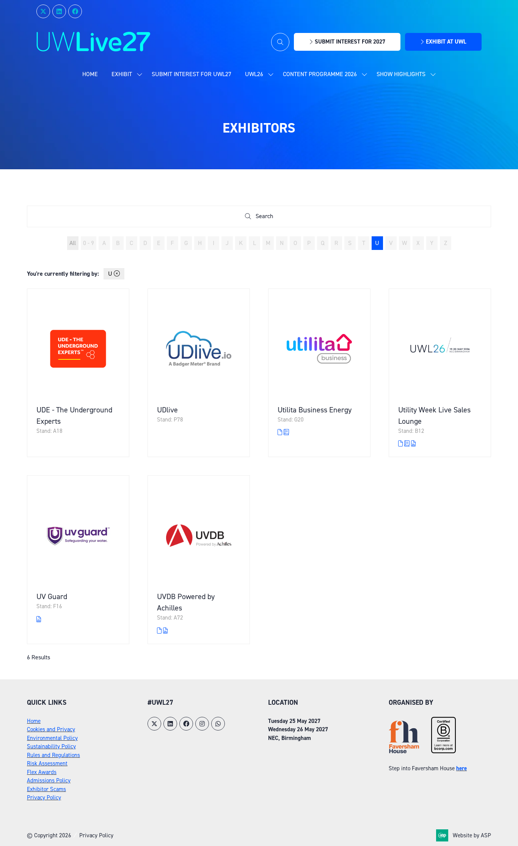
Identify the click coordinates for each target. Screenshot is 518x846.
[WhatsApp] (218, 723)
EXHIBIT (121, 74)
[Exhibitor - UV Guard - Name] (78, 560)
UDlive (167, 410)
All (72, 243)
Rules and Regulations (53, 755)
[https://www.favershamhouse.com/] (404, 751)
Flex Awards (42, 772)
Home (90, 74)
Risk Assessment (47, 763)
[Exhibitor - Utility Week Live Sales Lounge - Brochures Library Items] (401, 444)
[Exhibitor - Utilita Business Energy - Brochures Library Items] (281, 432)
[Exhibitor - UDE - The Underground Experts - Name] (78, 373)
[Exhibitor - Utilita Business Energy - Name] (319, 373)
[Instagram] (202, 723)
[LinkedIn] (59, 11)
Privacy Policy (44, 797)
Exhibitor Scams (46, 789)
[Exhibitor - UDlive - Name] (199, 373)
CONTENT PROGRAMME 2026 (320, 74)
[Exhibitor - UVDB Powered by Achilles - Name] (199, 560)
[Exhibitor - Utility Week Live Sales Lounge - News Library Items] (407, 444)
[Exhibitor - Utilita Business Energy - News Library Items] (286, 432)
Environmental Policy (52, 738)
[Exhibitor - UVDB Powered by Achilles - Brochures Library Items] (160, 631)
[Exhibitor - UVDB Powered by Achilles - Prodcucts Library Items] (165, 631)
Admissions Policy (49, 780)
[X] (43, 11)
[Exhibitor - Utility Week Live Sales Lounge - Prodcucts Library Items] (413, 444)
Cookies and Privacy (51, 729)
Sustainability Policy (51, 746)
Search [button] (266, 217)
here (461, 768)
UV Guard (51, 596)
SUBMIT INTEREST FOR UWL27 (191, 74)
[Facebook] (75, 11)
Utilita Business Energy (315, 410)
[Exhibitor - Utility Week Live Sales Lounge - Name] (440, 373)
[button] (280, 42)
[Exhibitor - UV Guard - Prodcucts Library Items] (38, 619)
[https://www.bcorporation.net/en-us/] (443, 751)
